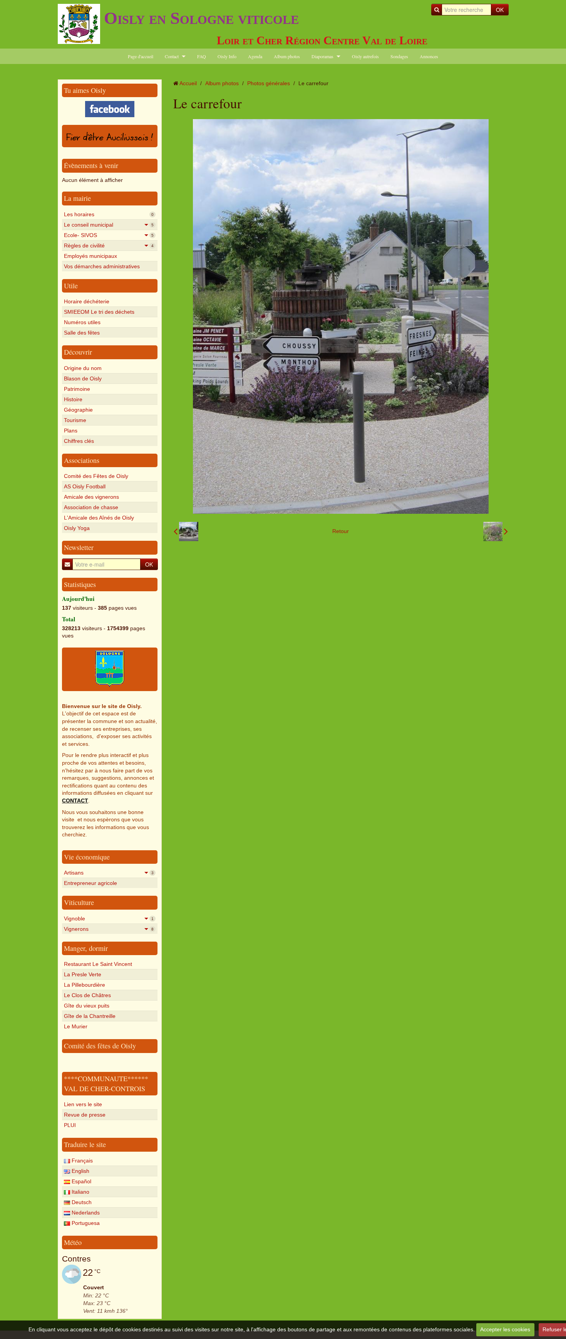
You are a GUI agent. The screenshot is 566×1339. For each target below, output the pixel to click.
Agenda (255, 56)
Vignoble (109, 918)
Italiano (79, 1192)
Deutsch (81, 1202)
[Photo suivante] (495, 531)
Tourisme (75, 420)
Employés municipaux (90, 256)
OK (500, 9)
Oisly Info (227, 56)
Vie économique (87, 856)
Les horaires (109, 214)
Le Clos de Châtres (87, 995)
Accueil (188, 83)
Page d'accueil (140, 56)
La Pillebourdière (84, 985)
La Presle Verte (82, 974)
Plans (70, 430)
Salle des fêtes (82, 333)
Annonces (429, 56)
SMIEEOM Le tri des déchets (99, 312)
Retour (340, 531)
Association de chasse (91, 507)
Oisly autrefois (365, 56)
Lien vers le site (83, 1104)
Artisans (109, 873)
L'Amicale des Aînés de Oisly (99, 518)
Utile (71, 285)
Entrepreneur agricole (90, 883)
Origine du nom (83, 368)
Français (81, 1160)
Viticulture (79, 902)
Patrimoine (77, 389)
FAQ (201, 56)
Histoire (73, 399)
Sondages (399, 56)
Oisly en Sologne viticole (201, 18)
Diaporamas (322, 56)
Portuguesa (85, 1223)
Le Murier (75, 1026)
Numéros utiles (82, 322)
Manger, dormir (86, 948)
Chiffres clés (79, 441)
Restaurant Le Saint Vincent (98, 964)
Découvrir (78, 352)
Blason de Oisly (83, 378)
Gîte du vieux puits (86, 1006)
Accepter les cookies (505, 1329)
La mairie (77, 198)
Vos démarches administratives (102, 266)
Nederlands (85, 1212)
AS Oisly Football (84, 486)
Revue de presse (84, 1115)
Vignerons (109, 929)
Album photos (287, 56)
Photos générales (268, 83)
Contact (172, 56)
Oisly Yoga (77, 528)
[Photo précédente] (186, 531)
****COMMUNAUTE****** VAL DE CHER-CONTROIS (106, 1083)
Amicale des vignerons (91, 497)
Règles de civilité (109, 245)
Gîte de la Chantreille (90, 1016)
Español (80, 1181)
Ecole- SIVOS (109, 235)
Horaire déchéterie (86, 301)
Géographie (78, 410)
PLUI (70, 1125)
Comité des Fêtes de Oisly (96, 476)
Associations (81, 460)
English (79, 1171)
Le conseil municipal (109, 225)
